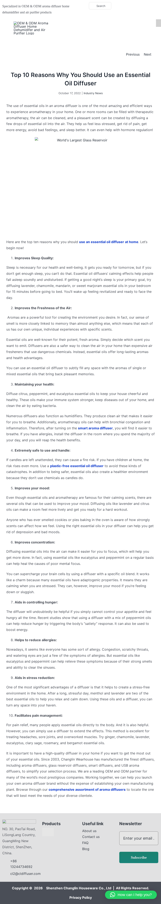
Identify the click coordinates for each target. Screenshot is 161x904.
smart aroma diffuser (95, 428)
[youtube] (138, 6)
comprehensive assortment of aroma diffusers (87, 789)
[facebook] (131, 6)
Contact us (91, 837)
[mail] (151, 6)
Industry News (93, 93)
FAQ (85, 843)
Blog (85, 849)
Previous (133, 54)
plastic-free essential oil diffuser (77, 466)
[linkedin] (145, 6)
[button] (131, 895)
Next (147, 54)
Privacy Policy (80, 897)
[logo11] (19, 821)
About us (89, 831)
